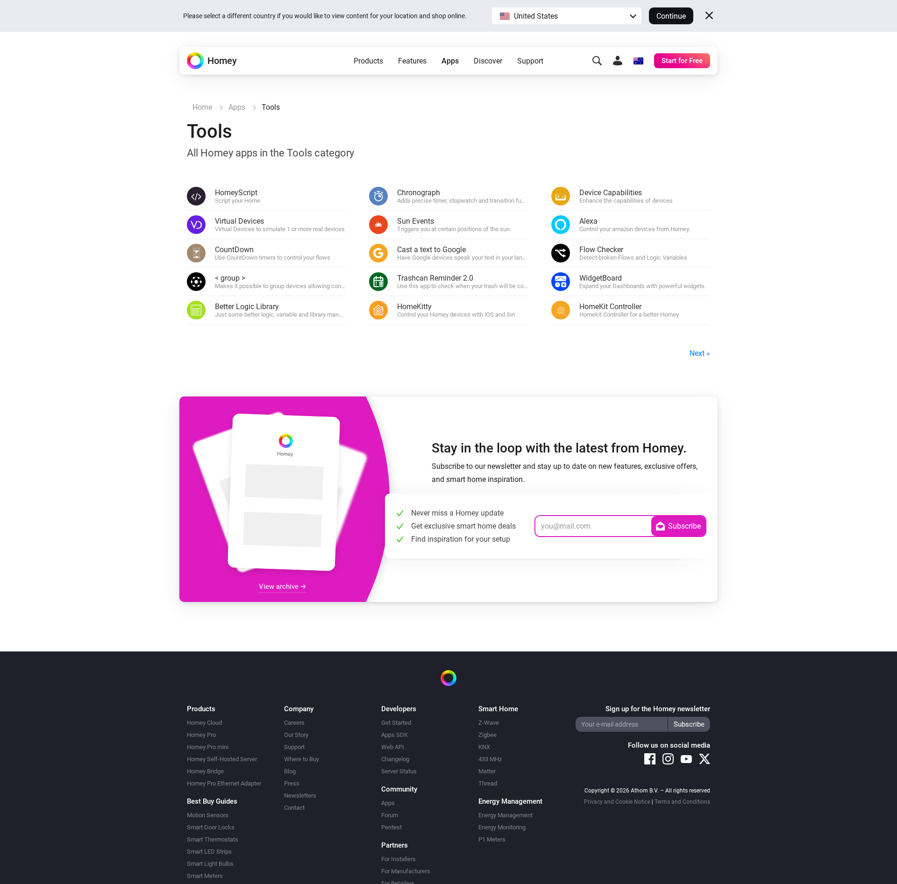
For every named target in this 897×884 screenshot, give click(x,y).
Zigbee (487, 734)
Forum (389, 815)
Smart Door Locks (211, 827)
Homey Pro (201, 734)
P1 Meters (491, 839)
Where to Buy (301, 759)
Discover (488, 61)
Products (368, 61)
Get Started (396, 722)
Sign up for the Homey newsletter (657, 709)
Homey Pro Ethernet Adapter (224, 783)
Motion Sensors (207, 815)
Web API (392, 746)
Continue (671, 16)
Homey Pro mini (207, 746)
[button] (566, 15)
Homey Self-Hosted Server (222, 759)
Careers (294, 722)
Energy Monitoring (502, 827)
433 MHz (490, 759)
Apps (450, 61)
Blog (290, 771)
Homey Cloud (204, 722)
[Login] (617, 60)
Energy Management (505, 815)
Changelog (395, 759)
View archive (279, 586)
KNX (484, 746)
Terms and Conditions (682, 802)
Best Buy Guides (212, 801)
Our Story (296, 734)
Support (530, 61)
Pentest (391, 827)
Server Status (399, 771)
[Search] (597, 60)
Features (412, 61)
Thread (487, 783)
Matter (487, 771)
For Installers (398, 859)
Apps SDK (394, 734)
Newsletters (300, 795)
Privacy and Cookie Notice (617, 802)
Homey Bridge (205, 771)
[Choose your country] (638, 60)
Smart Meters (205, 875)
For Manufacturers (405, 871)
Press (291, 783)
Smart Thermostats (212, 839)
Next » (700, 353)
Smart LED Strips (209, 851)
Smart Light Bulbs (210, 863)
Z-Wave (488, 722)
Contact (294, 807)
